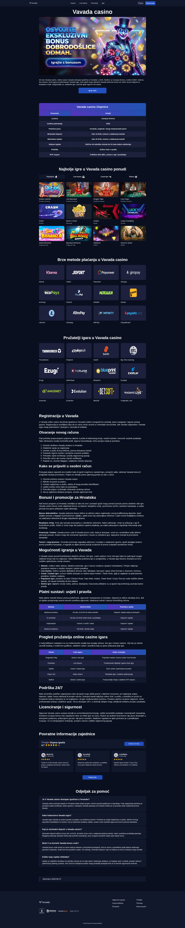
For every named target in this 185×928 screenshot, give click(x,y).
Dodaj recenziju (134, 744)
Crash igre (104, 176)
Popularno (50, 176)
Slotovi (131, 176)
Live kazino (77, 176)
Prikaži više (92, 777)
